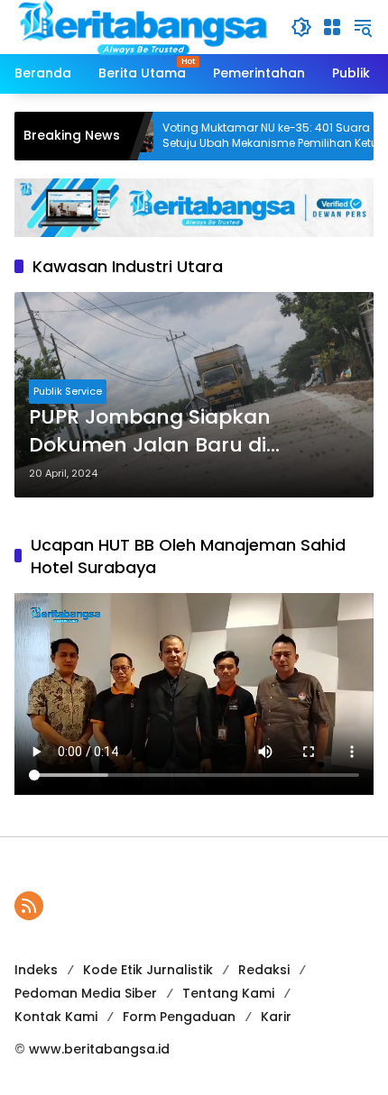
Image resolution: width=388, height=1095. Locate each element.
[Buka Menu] (332, 27)
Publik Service (67, 391)
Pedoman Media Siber (85, 993)
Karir (276, 1017)
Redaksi (264, 970)
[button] (301, 27)
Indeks (36, 970)
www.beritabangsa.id (99, 1049)
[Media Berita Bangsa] (143, 26)
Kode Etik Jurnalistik (148, 970)
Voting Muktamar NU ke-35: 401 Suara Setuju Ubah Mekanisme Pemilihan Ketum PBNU (251, 136)
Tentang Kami (228, 993)
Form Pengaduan (179, 1017)
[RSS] (28, 905)
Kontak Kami (55, 1017)
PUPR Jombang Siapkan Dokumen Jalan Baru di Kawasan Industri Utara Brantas (192, 432)
